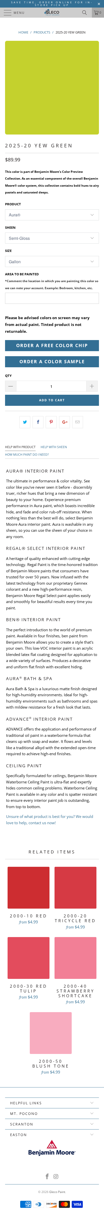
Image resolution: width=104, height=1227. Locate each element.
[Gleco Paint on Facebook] (47, 1176)
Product (13, 204)
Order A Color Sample (52, 361)
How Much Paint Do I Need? (27, 454)
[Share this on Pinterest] (51, 422)
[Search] (86, 12)
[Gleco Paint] (52, 13)
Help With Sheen (54, 447)
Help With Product (20, 447)
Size (8, 250)
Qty (8, 375)
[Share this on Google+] (64, 422)
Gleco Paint (57, 1192)
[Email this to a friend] (77, 422)
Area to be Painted (51, 281)
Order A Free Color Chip (52, 345)
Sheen (10, 227)
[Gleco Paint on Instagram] (56, 1176)
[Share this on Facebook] (38, 422)
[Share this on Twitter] (24, 422)
